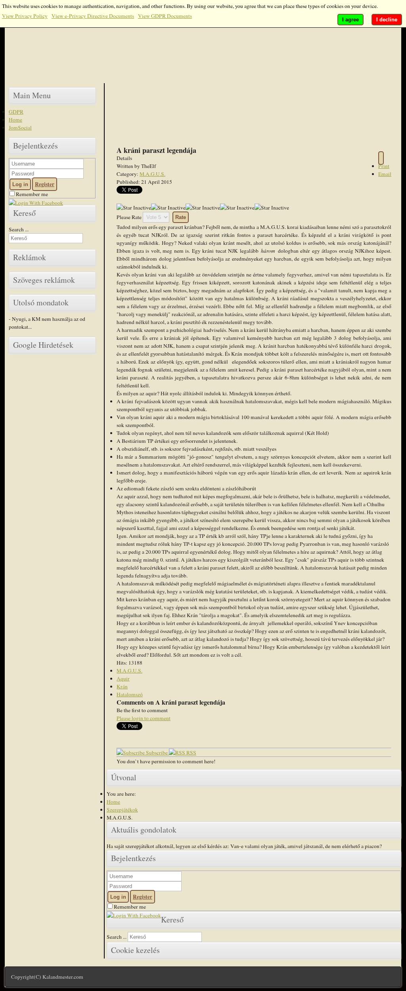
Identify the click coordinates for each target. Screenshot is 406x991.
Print (383, 166)
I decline (386, 20)
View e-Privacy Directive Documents (93, 15)
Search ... (19, 229)
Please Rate (129, 217)
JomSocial (20, 127)
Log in (20, 184)
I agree (350, 20)
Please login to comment (143, 718)
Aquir (123, 678)
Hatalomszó (130, 694)
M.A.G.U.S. (152, 173)
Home (15, 119)
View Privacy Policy (25, 15)
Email (384, 173)
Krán (122, 686)
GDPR (16, 111)
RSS (190, 752)
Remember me (31, 194)
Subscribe (157, 752)
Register (44, 184)
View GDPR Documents (165, 15)
